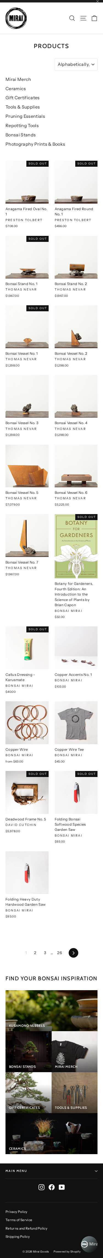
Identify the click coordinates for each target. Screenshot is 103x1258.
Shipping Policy (17, 1236)
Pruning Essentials (25, 116)
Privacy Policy (16, 1212)
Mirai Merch (18, 79)
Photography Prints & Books (35, 144)
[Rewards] (89, 1244)
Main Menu (16, 1171)
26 (59, 952)
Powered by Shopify (67, 1251)
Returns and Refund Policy (26, 1228)
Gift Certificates (22, 97)
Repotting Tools (22, 125)
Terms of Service (18, 1220)
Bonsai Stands (20, 134)
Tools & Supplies (22, 107)
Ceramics (15, 88)
